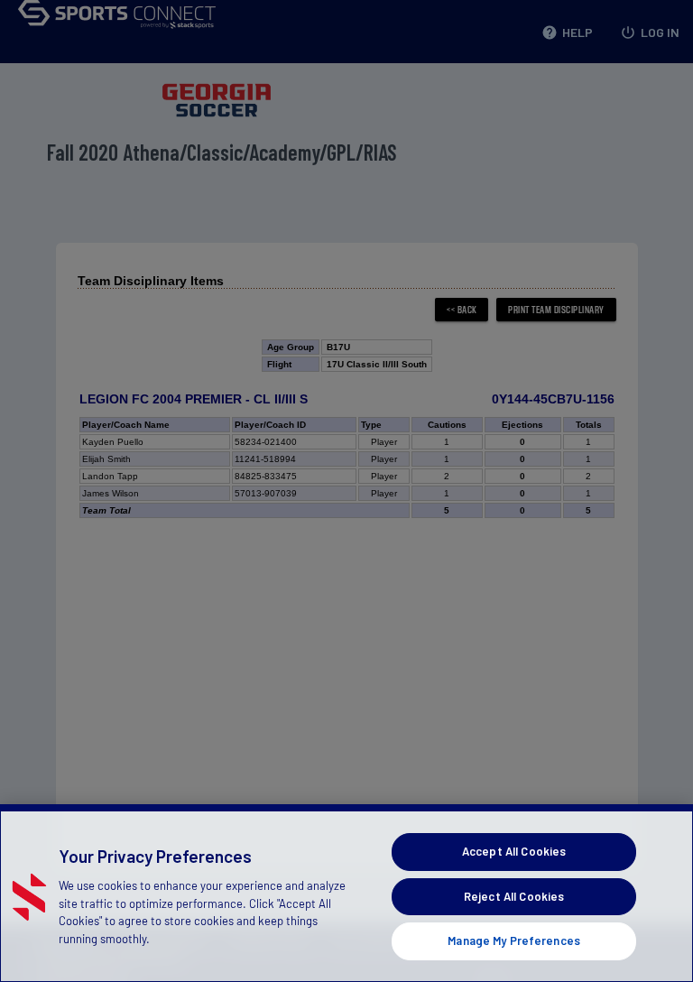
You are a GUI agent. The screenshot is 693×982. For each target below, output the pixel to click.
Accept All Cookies (514, 851)
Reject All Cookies (514, 896)
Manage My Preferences (514, 940)
